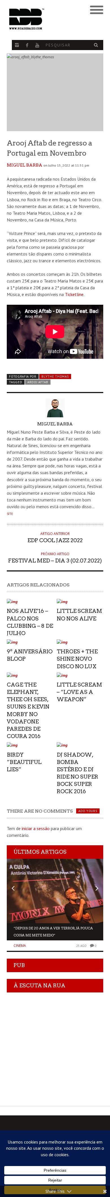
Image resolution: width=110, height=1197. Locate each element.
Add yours (87, 811)
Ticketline (74, 294)
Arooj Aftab (37, 382)
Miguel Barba (24, 165)
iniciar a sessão (36, 828)
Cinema (20, 945)
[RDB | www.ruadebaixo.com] (43, 19)
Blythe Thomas (55, 376)
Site (10, 513)
